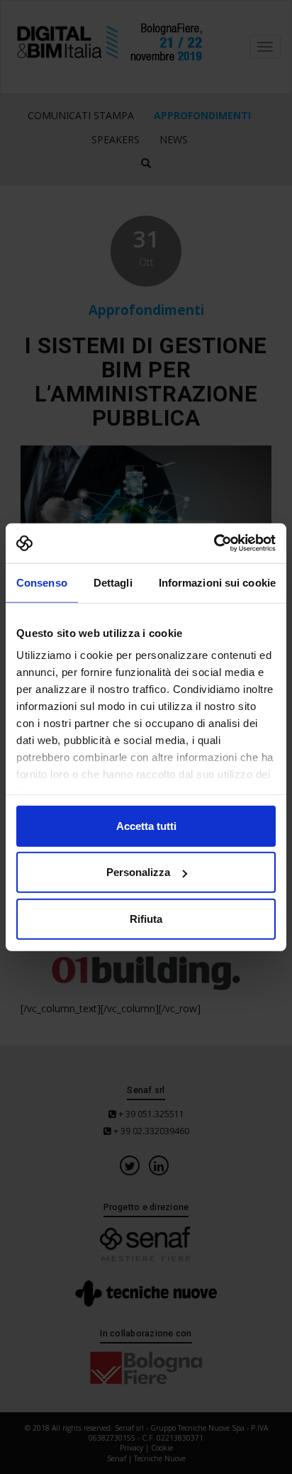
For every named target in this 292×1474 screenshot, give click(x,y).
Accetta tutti (146, 825)
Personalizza (138, 872)
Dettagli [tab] (113, 582)
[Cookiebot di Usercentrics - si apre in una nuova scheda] (214, 543)
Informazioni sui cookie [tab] (217, 582)
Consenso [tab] (41, 582)
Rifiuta (146, 918)
